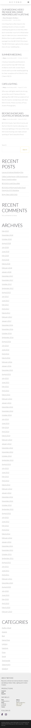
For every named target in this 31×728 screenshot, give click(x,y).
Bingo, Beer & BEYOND (9, 194)
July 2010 (5, 591)
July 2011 (5, 566)
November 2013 (7, 452)
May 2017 (5, 305)
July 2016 (5, 345)
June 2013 (5, 472)
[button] (28, 2)
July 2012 (5, 517)
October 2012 (7, 505)
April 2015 (5, 391)
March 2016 (6, 358)
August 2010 (6, 587)
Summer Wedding (12, 54)
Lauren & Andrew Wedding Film (12, 172)
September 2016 (7, 337)
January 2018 (6, 272)
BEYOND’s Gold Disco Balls (11, 183)
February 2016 (7, 362)
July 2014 (5, 419)
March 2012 (6, 534)
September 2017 (7, 288)
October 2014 (7, 415)
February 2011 (7, 579)
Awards (4, 632)
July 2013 (5, 468)
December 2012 (7, 497)
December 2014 (7, 407)
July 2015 (5, 378)
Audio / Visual (6, 628)
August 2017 (6, 292)
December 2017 (7, 276)
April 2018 (5, 260)
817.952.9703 (3, 705)
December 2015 (7, 370)
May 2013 (5, 476)
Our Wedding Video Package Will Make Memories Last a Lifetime (15, 12)
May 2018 (5, 255)
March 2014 (6, 435)
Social (4, 656)
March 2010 (6, 607)
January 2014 (6, 444)
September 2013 (7, 460)
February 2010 (7, 611)
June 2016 (5, 350)
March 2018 (6, 264)
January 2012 (6, 542)
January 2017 (6, 321)
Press (4, 652)
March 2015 (6, 395)
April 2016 (5, 354)
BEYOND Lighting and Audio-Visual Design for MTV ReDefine (14, 188)
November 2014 (7, 411)
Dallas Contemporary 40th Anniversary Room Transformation (15, 177)
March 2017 (6, 313)
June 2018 (5, 251)
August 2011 (6, 562)
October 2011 (7, 554)
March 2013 (6, 485)
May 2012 (5, 525)
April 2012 (5, 530)
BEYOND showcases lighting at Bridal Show (15, 114)
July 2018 (5, 247)
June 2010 (5, 595)
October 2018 (7, 239)
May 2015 (5, 386)
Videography (9, 18)
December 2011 (7, 546)
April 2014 (5, 431)
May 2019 (5, 231)
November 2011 (7, 550)
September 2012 (7, 509)
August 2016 (6, 341)
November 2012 (7, 501)
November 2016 (7, 329)
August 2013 (6, 464)
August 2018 (6, 243)
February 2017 (7, 317)
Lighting (4, 644)
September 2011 (7, 558)
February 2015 (7, 399)
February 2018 (7, 268)
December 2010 (7, 583)
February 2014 (7, 440)
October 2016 (7, 333)
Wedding (15, 18)
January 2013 (6, 493)
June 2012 (5, 521)
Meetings (5, 648)
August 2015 (6, 374)
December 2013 (7, 448)
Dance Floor (6, 640)
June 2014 (5, 423)
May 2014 (5, 427)
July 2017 (5, 296)
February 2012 (7, 538)
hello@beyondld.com (5, 701)
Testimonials (6, 660)
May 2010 (5, 599)
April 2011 (5, 575)
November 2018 (7, 235)
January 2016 (6, 366)
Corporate (3, 690)
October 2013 (7, 456)
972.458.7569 (3, 704)
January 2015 (6, 403)
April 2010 (5, 603)
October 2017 (7, 284)
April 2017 (5, 309)
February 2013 (7, 489)
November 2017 (7, 280)
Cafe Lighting (9, 84)
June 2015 (5, 382)
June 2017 (5, 300)
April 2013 (5, 481)
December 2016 (7, 325)
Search (4, 145)
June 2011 (5, 571)
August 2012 (6, 513)
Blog (4, 18)
